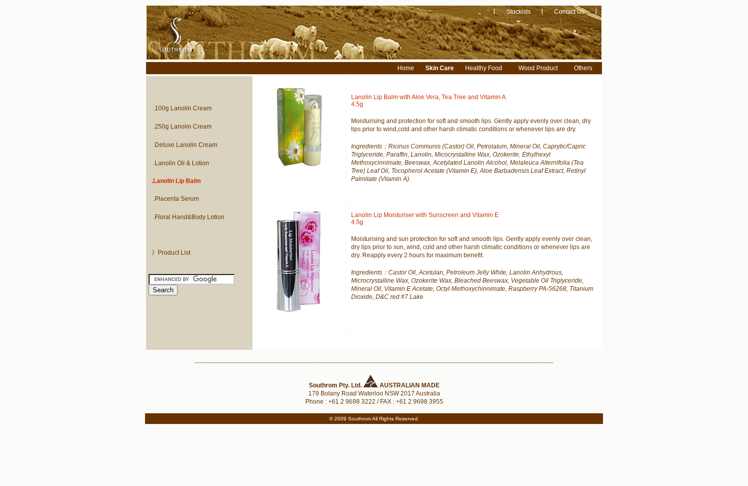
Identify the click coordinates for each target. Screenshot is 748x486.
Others (583, 68)
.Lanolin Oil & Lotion (181, 163)
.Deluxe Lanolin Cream (185, 144)
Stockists (518, 11)
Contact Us (569, 11)
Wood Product (538, 68)
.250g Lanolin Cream (182, 126)
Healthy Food (483, 68)
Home (405, 68)
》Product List (171, 252)
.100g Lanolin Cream (182, 108)
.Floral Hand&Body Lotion (188, 217)
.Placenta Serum (176, 198)
